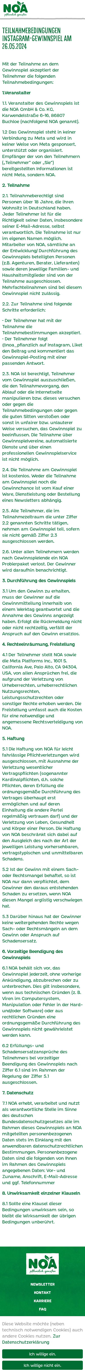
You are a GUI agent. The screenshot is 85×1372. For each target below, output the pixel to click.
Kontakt (42, 1292)
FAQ (42, 1309)
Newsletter (43, 1284)
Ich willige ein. (42, 1353)
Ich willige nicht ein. (42, 1365)
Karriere (42, 1301)
